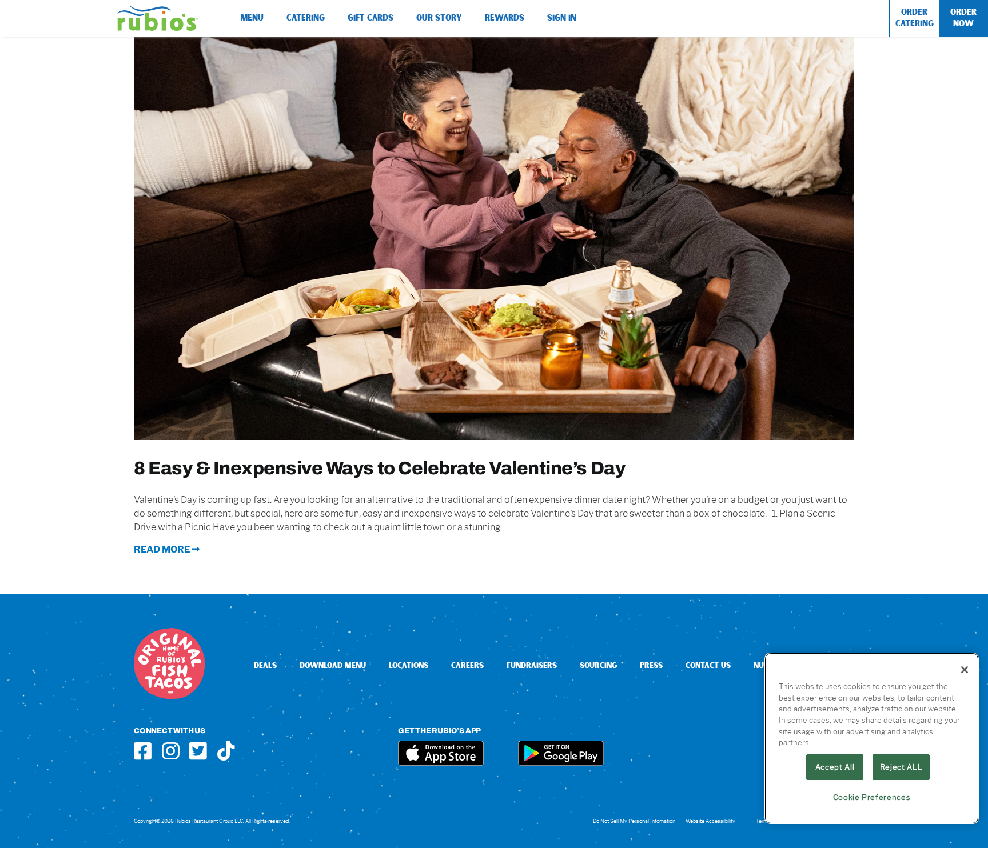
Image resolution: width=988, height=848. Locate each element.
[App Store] (441, 744)
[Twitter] (198, 751)
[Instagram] (171, 751)
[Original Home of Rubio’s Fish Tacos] (169, 632)
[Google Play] (561, 744)
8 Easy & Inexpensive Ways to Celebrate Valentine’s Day (379, 468)
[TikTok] (226, 751)
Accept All (835, 766)
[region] (871, 738)
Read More (163, 549)
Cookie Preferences (872, 797)
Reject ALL (901, 766)
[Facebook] (143, 751)
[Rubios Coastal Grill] (157, 10)
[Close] (964, 669)
